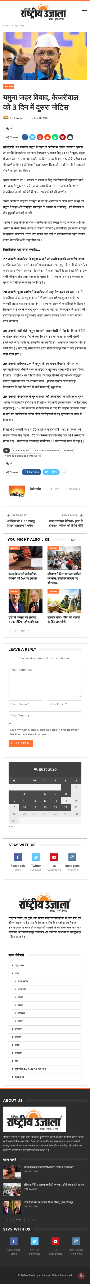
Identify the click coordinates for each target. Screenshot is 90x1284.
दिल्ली (20, 997)
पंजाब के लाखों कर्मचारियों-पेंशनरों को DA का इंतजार (49, 1167)
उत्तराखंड (22, 989)
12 (34, 800)
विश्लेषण (18, 1029)
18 (24, 807)
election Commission (47, 450)
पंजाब (20, 1005)
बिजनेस (18, 1037)
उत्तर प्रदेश (23, 981)
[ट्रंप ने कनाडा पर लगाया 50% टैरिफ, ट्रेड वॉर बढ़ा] (25, 601)
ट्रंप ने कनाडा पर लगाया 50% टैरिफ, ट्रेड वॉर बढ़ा (48, 1202)
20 (45, 807)
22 (65, 807)
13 (45, 800)
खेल (16, 1061)
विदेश (17, 1045)
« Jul (11, 826)
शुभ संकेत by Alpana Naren (30, 1069)
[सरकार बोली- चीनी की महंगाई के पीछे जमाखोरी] (64, 601)
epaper (19, 1077)
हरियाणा (21, 1013)
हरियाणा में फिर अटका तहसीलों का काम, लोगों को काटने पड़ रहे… (55, 1184)
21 (55, 807)
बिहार (20, 1021)
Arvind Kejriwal (21, 450)
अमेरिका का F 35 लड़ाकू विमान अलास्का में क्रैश (21, 523)
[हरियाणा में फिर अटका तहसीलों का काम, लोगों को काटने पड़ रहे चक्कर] (64, 558)
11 (24, 800)
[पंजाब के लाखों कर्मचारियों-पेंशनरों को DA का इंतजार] (25, 558)
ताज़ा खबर (9, 86)
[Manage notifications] (81, 1275)
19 (34, 807)
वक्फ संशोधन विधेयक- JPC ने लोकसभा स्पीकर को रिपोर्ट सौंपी (66, 523)
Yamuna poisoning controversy (23, 455)
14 (55, 800)
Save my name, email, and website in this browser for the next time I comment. (44, 732)
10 (13, 800)
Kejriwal (68, 450)
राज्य (17, 973)
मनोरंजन (18, 1053)
